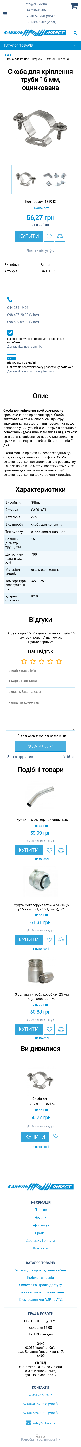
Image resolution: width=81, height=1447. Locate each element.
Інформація (40, 1225)
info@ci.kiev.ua (44, 1423)
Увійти (68, 757)
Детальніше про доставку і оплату (30, 371)
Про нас (40, 1210)
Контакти (40, 1248)
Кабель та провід (40, 1278)
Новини (40, 1218)
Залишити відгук (42, 840)
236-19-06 (35, 10)
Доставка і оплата (40, 1241)
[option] (40, 129)
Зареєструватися (20, 757)
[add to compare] (60, 236)
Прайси (40, 1233)
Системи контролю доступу (40, 1285)
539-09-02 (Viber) (40, 22)
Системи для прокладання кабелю (41, 1270)
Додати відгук (38, 251)
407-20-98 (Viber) (40, 16)
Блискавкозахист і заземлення (40, 1292)
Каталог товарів (18, 46)
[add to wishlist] (49, 236)
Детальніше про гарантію (24, 346)
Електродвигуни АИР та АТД (41, 1300)
